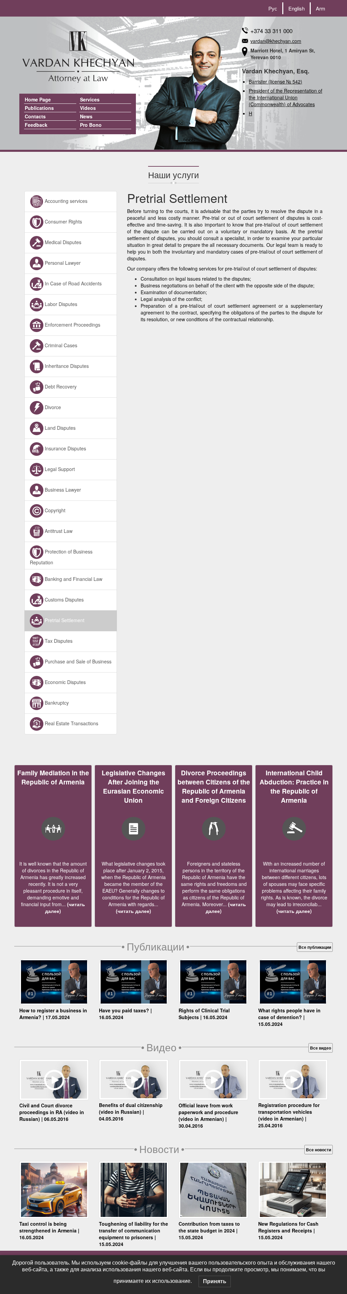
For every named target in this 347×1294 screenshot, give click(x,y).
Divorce (52, 406)
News (86, 116)
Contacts (35, 116)
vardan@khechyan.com (275, 41)
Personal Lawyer (62, 262)
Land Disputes (59, 427)
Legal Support (59, 468)
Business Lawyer (62, 489)
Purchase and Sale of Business (77, 661)
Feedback (36, 124)
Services (90, 99)
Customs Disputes (63, 599)
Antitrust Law (58, 530)
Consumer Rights (62, 221)
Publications (39, 107)
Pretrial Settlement (63, 619)
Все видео (320, 1048)
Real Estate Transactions (70, 723)
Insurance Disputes (64, 448)
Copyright (54, 510)
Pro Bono (91, 124)
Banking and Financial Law (72, 578)
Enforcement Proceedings (71, 324)
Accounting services (65, 200)
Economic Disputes (64, 681)
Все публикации (315, 947)
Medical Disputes (62, 241)
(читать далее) (133, 911)
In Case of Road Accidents (72, 283)
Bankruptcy (56, 702)
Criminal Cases (60, 345)
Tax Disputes (58, 640)
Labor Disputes (60, 303)
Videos (88, 107)
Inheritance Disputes (66, 365)
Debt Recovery (60, 386)
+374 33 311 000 (271, 30)
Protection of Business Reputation (61, 556)
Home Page (38, 99)
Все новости (318, 1150)
